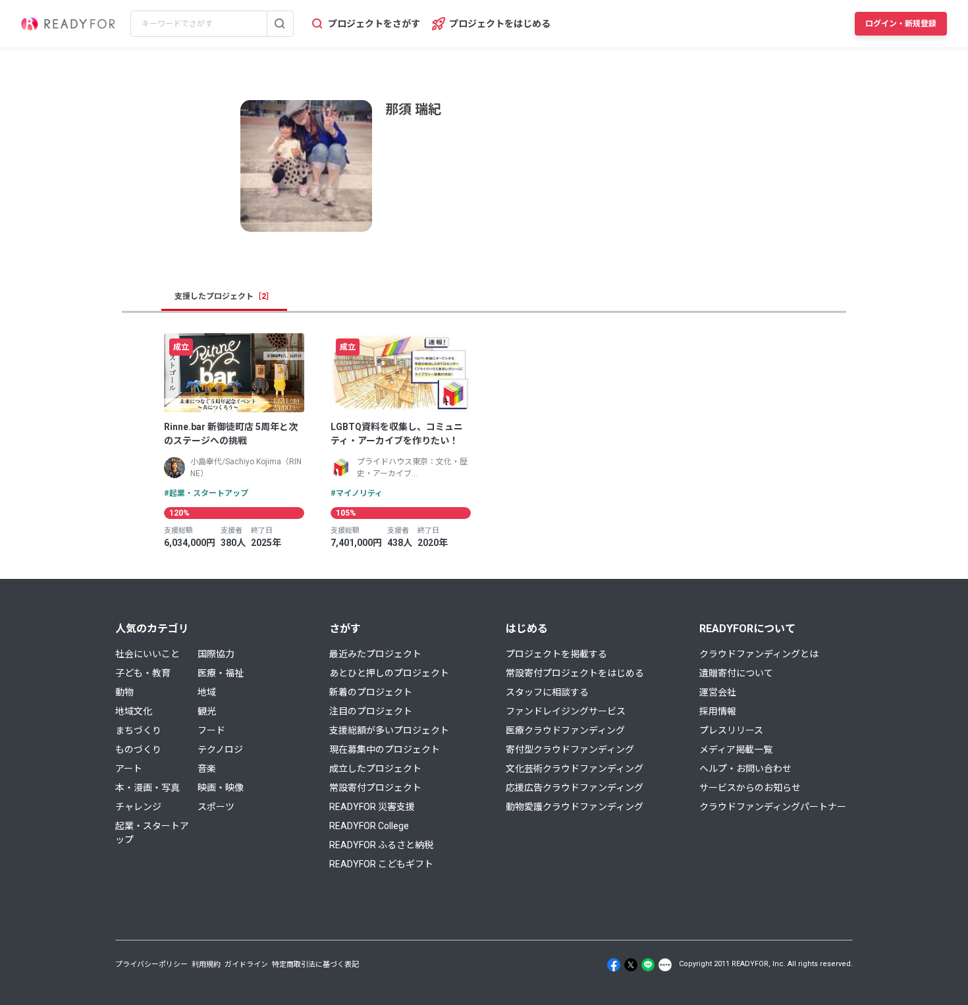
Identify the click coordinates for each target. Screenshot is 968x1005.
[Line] (648, 964)
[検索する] (280, 24)
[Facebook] (613, 964)
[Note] (665, 964)
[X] (630, 964)
